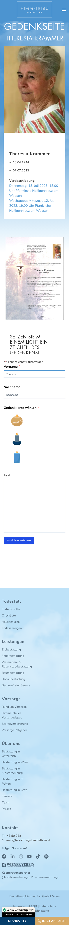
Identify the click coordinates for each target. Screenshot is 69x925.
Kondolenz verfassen (19, 540)
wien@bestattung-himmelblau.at (28, 840)
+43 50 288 (13, 836)
